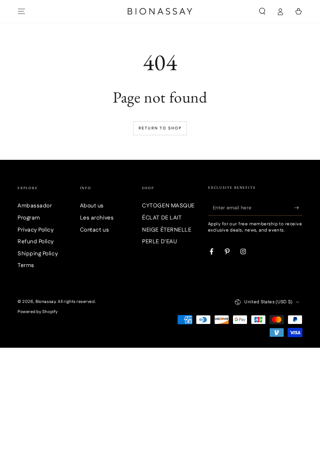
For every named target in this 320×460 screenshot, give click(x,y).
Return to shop (160, 128)
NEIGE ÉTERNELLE (166, 230)
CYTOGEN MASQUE (168, 206)
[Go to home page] (160, 11)
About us (92, 206)
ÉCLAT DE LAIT (161, 218)
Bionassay (45, 302)
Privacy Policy (36, 230)
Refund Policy (36, 242)
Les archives (97, 218)
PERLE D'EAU (159, 242)
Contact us (94, 230)
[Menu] (21, 11)
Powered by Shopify (38, 312)
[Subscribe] (298, 208)
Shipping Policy (38, 254)
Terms (26, 265)
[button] (262, 11)
